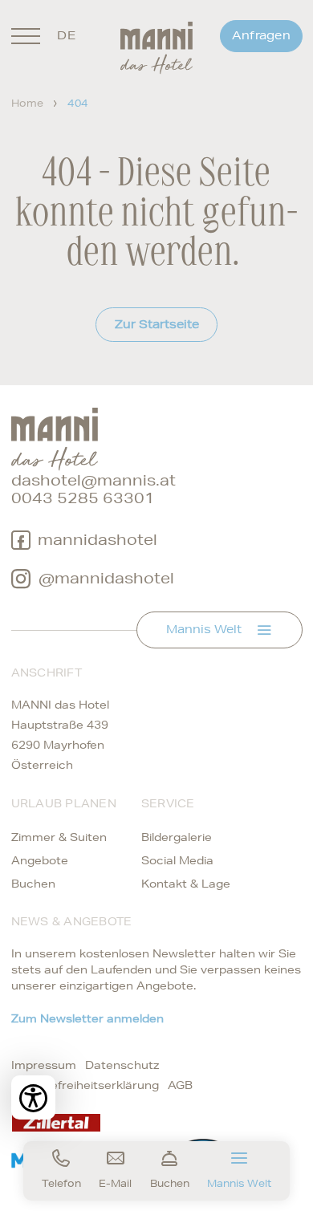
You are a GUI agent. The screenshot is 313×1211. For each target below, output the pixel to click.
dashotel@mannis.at (93, 480)
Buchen (33, 883)
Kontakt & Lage (185, 883)
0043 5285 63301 (83, 498)
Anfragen (261, 35)
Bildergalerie (176, 837)
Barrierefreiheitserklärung (85, 1085)
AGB (180, 1085)
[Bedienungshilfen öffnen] (33, 1097)
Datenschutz (122, 1065)
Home (27, 103)
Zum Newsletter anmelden (87, 1018)
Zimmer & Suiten (59, 837)
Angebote (39, 860)
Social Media (177, 860)
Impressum (43, 1065)
